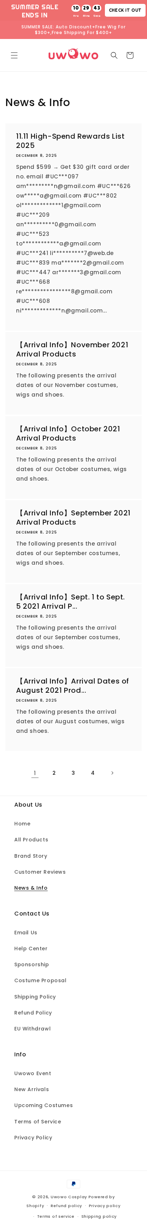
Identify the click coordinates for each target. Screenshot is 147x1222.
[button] (14, 55)
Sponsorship (31, 964)
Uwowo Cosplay (69, 1197)
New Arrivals (31, 1089)
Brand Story (30, 855)
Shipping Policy (35, 996)
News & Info (31, 887)
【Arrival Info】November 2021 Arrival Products (72, 349)
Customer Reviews (40, 871)
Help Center (31, 948)
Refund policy (66, 1206)
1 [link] (35, 773)
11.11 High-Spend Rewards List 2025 (70, 141)
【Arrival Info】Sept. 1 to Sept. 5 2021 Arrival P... (70, 601)
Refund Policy (33, 1012)
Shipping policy (99, 1216)
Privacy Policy (33, 1137)
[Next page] (112, 773)
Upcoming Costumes (43, 1105)
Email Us (25, 932)
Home (22, 823)
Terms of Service (37, 1121)
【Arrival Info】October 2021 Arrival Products (68, 433)
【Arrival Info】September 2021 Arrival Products (73, 517)
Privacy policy (105, 1206)
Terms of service (56, 1216)
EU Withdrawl (32, 1028)
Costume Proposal (40, 980)
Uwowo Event (32, 1073)
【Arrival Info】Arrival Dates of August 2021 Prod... (72, 685)
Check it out (125, 10)
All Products (31, 839)
